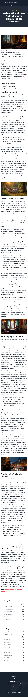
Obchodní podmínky (14, 681)
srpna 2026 (14, 632)
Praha (22, 74)
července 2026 (14, 634)
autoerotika (8, 589)
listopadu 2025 (14, 655)
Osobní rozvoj (14, 619)
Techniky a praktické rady (8, 86)
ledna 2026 (14, 650)
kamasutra (4, 591)
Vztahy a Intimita (14, 609)
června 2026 (14, 637)
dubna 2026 (14, 642)
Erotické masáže (14, 604)
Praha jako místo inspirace (9, 83)
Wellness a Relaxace (14, 611)
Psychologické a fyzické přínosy (10, 89)
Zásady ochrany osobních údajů (14, 684)
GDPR (14, 686)
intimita (19, 589)
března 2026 (14, 645)
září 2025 (14, 660)
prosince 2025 (14, 652)
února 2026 (14, 647)
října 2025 (14, 658)
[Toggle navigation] (11, 5)
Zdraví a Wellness (14, 606)
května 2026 (14, 639)
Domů (12, 11)
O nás (14, 678)
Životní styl (14, 617)
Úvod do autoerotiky (7, 81)
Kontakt (14, 689)
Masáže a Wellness (14, 614)
